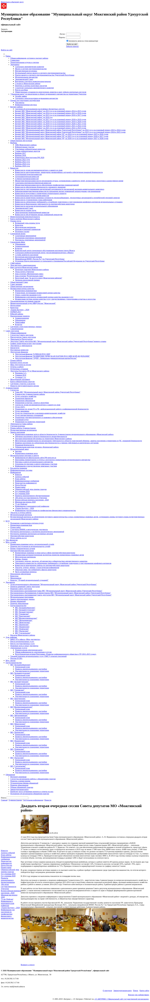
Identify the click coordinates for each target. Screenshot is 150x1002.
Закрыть (4, 29)
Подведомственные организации (23, 430)
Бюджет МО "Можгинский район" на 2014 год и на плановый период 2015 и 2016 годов (50, 113)
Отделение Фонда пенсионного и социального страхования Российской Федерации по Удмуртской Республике (60, 261)
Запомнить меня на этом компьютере (83, 41)
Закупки (18, 451)
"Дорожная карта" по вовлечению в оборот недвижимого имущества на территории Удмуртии (48, 94)
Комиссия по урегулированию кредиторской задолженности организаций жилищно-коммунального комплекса (59, 189)
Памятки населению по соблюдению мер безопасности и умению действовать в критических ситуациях (57, 443)
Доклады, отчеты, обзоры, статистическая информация (37, 568)
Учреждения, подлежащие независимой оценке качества (37, 293)
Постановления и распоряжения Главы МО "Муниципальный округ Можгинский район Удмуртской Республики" (56, 591)
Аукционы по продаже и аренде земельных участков (36, 464)
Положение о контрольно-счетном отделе (27, 523)
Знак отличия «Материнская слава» (29, 274)
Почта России (20, 485)
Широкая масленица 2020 (25, 502)
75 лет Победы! (21, 504)
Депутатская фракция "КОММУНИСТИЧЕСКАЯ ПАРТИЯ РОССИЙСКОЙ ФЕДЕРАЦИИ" (52, 356)
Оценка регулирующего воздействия (25, 100)
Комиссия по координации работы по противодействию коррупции (42, 565)
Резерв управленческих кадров (22, 548)
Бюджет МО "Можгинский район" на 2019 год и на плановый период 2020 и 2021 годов (50, 124)
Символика (14, 60)
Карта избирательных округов (22, 382)
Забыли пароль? (72, 46)
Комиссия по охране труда (25, 210)
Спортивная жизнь (17, 234)
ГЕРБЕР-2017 (15, 312)
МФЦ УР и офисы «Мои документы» (25, 639)
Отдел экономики (22, 411)
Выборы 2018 (20, 155)
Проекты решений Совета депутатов (25, 587)
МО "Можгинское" (22, 622)
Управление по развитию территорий (30, 422)
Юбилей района (16, 314)
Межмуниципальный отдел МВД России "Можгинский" (33, 303)
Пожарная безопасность (24, 445)
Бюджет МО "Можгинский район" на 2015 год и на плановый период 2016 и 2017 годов (50, 115)
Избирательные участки (24, 147)
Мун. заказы (10, 661)
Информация (15, 472)
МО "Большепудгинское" (25, 610)
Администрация (12, 388)
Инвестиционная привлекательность (25, 217)
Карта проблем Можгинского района (25, 219)
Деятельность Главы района (21, 424)
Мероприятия (15, 578)
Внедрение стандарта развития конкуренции (33, 81)
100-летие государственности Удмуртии (31, 498)
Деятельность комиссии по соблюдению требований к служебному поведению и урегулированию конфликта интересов (63, 563)
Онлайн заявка (21, 96)
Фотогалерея (15, 305)
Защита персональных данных (22, 599)
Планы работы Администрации (23, 428)
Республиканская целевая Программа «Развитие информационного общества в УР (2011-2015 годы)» (55, 654)
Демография (20, 322)
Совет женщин (16, 284)
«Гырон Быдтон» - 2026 (19, 310)
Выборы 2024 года (22, 164)
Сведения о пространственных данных (26, 327)
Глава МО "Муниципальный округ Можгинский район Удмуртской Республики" (47, 392)
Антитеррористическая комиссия (28, 174)
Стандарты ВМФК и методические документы (29, 529)
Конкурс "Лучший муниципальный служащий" (29, 580)
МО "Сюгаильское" (23, 633)
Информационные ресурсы (26, 105)
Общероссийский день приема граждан (31, 489)
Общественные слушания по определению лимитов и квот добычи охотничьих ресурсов (50, 92)
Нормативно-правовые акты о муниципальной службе (32, 544)
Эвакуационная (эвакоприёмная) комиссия (32, 212)
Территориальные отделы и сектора (24, 62)
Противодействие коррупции (22, 536)
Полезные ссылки (22, 231)
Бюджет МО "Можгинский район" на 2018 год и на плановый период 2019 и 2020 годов (50, 122)
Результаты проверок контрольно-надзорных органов (31, 534)
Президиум (14, 348)
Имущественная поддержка (26, 71)
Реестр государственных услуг (22, 644)
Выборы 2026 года (22, 166)
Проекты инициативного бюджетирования (32, 496)
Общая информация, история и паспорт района (29, 58)
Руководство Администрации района (30, 394)
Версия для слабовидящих (138, 995)
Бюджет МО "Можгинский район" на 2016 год (33, 117)
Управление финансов (24, 398)
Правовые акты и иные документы (24, 646)
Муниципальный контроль (21, 515)
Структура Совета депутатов (21, 335)
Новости (18, 475)
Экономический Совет (24, 79)
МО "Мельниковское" (24, 620)
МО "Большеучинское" (24, 612)
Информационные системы (21, 470)
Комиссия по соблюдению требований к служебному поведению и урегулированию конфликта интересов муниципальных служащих (69, 202)
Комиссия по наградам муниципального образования (36, 206)
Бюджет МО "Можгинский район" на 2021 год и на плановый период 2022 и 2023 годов (50, 128)
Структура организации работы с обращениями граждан (33, 779)
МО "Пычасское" (22, 631)
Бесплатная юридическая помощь (28, 257)
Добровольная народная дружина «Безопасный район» (37, 447)
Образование (20, 244)
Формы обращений (18, 601)
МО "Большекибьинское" (25, 608)
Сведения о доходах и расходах (22, 384)
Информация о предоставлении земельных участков (36, 466)
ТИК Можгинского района (26, 145)
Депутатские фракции (19, 352)
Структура (14, 390)
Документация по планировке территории (32, 671)
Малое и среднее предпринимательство (31, 69)
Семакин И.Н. (20, 375)
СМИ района (15, 263)
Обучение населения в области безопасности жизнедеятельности (41, 436)
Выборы (13, 143)
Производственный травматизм (27, 229)
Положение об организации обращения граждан (29, 794)
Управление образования (25, 401)
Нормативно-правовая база (26, 291)
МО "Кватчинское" (22, 616)
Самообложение (16, 329)
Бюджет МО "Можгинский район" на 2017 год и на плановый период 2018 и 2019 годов (50, 119)
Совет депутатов (12, 331)
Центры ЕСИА (16, 658)
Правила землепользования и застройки (31, 669)
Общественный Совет (19, 282)
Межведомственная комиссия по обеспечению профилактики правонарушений (47, 185)
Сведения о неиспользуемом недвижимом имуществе (36, 98)
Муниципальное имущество (26, 77)
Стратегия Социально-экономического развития (34, 88)
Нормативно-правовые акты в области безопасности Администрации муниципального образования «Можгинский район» (64, 434)
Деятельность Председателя (21, 339)
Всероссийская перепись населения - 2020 (32, 500)
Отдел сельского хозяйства (25, 396)
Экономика (14, 65)
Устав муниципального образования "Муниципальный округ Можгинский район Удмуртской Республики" (53, 584)
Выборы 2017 (20, 153)
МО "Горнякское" (22, 614)
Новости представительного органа (24, 386)
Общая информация (18, 333)
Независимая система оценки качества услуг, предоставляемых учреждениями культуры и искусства (55, 299)
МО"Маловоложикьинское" (26, 618)
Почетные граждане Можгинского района (32, 270)
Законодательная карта (19, 789)
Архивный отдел (22, 420)
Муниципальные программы (22, 597)
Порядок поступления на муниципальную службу (30, 546)
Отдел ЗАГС (20, 407)
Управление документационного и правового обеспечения (38, 417)
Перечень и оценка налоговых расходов (31, 86)
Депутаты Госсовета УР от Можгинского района (29, 371)
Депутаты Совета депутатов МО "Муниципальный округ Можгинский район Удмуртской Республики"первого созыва (58, 341)
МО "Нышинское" (22, 627)
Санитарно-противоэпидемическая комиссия (33, 183)
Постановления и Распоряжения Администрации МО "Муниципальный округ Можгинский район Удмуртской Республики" (60, 593)
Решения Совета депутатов (21, 589)
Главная (4, 800)
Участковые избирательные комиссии (30, 149)
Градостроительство (18, 606)
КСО (8, 521)
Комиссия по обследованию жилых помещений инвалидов (38, 215)
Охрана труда (15, 221)
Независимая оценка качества (22, 289)
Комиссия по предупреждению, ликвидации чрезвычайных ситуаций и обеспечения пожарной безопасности (59, 172)
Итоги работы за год (18, 538)
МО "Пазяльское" (22, 629)
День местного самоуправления (23, 265)
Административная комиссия (27, 179)
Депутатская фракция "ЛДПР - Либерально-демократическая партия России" (46, 358)
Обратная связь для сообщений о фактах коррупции (35, 570)
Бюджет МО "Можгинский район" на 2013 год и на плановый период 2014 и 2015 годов (50, 111)
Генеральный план (22, 667)
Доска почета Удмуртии (24, 272)
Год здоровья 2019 (22, 491)
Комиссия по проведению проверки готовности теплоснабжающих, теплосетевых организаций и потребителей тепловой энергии (67, 198)
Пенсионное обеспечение (20, 574)
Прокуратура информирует (26, 483)
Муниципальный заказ (19, 449)
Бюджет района (16, 107)
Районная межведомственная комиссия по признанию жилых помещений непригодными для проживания (57, 191)
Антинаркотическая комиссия (27, 177)
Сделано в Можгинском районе (27, 84)
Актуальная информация (33, 800)
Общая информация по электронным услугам (33, 652)
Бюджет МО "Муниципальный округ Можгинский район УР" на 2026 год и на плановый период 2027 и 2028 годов (61, 138)
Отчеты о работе (17, 367)
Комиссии (14, 168)
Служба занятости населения (26, 255)
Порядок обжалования (19, 603)
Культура (18, 248)
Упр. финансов (12, 540)
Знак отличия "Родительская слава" (29, 276)
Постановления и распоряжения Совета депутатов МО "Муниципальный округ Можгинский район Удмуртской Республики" (61, 595)
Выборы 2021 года (22, 160)
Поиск (135, 991)
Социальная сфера (17, 242)
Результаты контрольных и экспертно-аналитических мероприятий (37, 532)
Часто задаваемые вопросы (26, 572)
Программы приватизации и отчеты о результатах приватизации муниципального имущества (52, 460)
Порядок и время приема (20, 781)
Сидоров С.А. (20, 377)
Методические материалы (25, 227)
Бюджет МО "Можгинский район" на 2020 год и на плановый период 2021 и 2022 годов (50, 126)
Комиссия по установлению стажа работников (33, 200)
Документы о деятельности (21, 346)
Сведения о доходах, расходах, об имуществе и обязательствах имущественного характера (51, 561)
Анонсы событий (22, 477)
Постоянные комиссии (19, 350)
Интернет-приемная (18, 777)
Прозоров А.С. (21, 373)
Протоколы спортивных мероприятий (30, 240)
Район (8, 56)
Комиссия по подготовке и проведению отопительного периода (40, 193)
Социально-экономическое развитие (29, 67)
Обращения (10, 775)
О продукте (107, 991)
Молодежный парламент (20, 379)
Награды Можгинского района (22, 635)
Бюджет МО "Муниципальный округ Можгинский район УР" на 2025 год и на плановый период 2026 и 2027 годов (61, 136)
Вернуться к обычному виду (12, 2)
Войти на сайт (6, 50)
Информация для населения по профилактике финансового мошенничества (45, 510)
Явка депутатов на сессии (20, 365)
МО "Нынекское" (22, 625)
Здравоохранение (22, 246)
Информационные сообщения (27, 481)
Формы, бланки (21, 559)
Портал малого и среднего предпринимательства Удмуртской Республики (44, 75)
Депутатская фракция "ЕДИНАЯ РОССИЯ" (33, 354)
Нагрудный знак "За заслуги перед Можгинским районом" (38, 278)
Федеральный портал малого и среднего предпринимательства (40, 73)
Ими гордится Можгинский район (24, 267)
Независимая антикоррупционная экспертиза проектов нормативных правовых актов (49, 555)
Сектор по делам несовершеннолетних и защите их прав (37, 405)
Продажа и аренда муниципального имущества (34, 462)
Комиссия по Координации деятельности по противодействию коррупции (45, 204)
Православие (20, 487)
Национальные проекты (20, 316)
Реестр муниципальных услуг (22, 641)
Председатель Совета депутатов (23, 337)
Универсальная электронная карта (28, 650)
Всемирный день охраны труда (27, 223)
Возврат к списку (28, 965)
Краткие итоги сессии (19, 363)
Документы (19, 103)
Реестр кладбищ (21, 90)
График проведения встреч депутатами (25, 343)
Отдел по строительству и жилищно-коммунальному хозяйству (40, 413)
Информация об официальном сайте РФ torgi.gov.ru (35, 458)
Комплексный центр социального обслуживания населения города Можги (45, 250)
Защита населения (17, 432)
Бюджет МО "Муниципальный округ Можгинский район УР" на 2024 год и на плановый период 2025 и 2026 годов (61, 134)
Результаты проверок (18, 468)
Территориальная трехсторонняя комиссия (32, 196)
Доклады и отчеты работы (20, 513)
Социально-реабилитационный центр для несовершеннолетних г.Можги (44, 253)
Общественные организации (21, 286)
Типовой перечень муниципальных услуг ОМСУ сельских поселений (38, 656)
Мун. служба (11, 542)
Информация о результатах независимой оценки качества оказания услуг (44, 297)
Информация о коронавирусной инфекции (32, 506)
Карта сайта (144, 991)
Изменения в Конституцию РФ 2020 (29, 158)
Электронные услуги (18, 648)
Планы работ (15, 527)
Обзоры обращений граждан (21, 787)
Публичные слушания (19, 369)
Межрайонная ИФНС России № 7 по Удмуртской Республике (39, 259)
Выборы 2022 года (22, 162)
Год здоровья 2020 (22, 494)
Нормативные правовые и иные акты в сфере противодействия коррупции (45, 553)
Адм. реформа (11, 637)
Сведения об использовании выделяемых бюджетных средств (40, 109)
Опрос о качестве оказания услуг (28, 295)
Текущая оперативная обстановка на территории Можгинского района (43, 439)
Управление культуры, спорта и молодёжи (32, 403)
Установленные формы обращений (24, 783)
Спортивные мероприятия (25, 236)
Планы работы (16, 360)
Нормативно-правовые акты (26, 453)
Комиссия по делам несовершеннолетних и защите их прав (38, 170)
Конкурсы (19, 225)
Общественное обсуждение (21, 141)
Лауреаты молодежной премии (27, 280)
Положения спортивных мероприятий (30, 238)
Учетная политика (17, 426)
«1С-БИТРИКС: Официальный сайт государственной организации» (121, 999)
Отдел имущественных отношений (29, 415)
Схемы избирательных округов (27, 151)
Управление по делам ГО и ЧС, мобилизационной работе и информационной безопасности (52, 409)
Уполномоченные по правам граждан (25, 301)
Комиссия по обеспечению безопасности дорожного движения (40, 187)
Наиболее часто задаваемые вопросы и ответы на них (31, 792)
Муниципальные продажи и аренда (24, 456)
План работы (20, 479)
